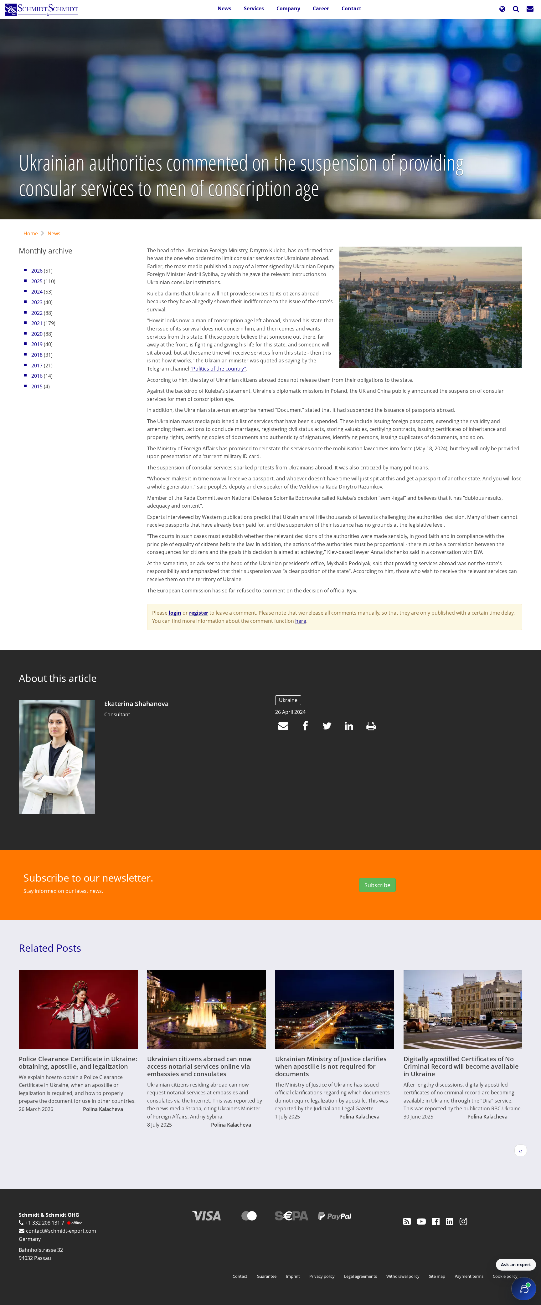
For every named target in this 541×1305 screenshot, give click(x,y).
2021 (37, 323)
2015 (37, 386)
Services (254, 8)
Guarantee (266, 1276)
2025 (37, 281)
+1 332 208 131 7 (44, 1222)
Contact (351, 8)
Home (30, 233)
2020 (37, 333)
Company (288, 8)
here (300, 620)
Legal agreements (360, 1276)
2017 (37, 365)
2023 (37, 302)
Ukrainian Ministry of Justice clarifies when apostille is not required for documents (331, 1066)
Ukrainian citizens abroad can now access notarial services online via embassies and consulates (199, 1066)
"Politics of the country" (218, 368)
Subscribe (377, 885)
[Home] (44, 10)
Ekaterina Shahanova (136, 703)
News (224, 8)
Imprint (293, 1276)
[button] (502, 9)
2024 (37, 291)
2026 (37, 270)
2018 (37, 354)
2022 (37, 313)
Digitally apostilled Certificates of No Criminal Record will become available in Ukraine (461, 1066)
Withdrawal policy (403, 1276)
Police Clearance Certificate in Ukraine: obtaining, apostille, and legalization (78, 1063)
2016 (37, 375)
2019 (37, 344)
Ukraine (288, 700)
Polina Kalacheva (103, 1109)
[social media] (407, 1221)
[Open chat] (524, 1288)
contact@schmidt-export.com (61, 1230)
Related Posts (50, 947)
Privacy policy (322, 1276)
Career (321, 8)
